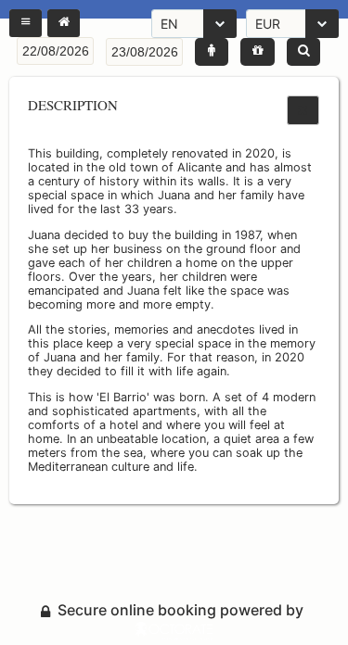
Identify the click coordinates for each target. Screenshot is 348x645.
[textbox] (55, 51)
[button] (25, 23)
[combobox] (194, 23)
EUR (267, 24)
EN (169, 24)
